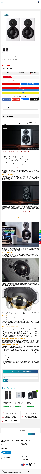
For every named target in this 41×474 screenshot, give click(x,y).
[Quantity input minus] (3, 81)
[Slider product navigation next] (38, 399)
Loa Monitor (12, 6)
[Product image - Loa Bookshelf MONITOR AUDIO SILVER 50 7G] (20, 395)
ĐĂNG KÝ (31, 433)
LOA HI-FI (7, 6)
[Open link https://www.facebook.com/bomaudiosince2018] (6, 99)
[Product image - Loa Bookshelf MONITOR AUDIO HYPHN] (8, 395)
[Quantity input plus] (9, 81)
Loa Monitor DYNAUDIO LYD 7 (20, 6)
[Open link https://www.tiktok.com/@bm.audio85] (34, 99)
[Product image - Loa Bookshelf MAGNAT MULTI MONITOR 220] (32, 395)
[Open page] (3, 2)
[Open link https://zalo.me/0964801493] (25, 99)
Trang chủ (2, 6)
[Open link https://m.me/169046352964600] (40, 237)
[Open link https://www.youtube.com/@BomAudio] (16, 99)
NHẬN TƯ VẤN (5, 380)
